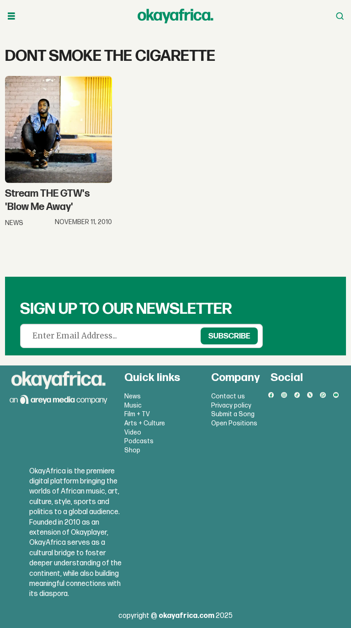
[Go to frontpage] (175, 16)
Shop (132, 450)
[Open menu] (11, 16)
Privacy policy (231, 405)
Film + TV (137, 414)
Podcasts (139, 441)
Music (133, 405)
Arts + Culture (144, 423)
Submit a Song (233, 414)
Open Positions (234, 423)
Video (132, 432)
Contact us (228, 396)
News (132, 396)
